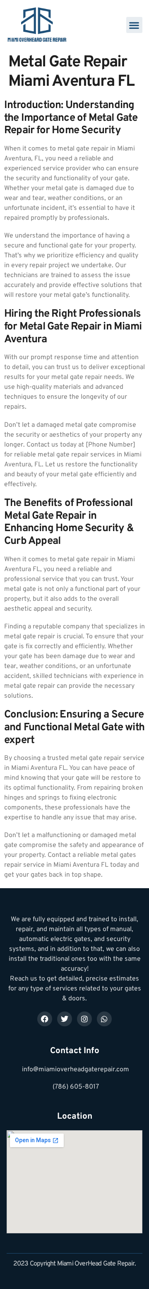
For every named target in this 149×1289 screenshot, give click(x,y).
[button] (134, 25)
